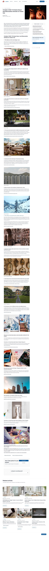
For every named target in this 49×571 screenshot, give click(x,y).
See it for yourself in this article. (8, 226)
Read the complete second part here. (9, 424)
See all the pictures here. (7, 312)
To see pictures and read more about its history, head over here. (13, 136)
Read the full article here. (7, 374)
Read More (4, 505)
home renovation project (22, 448)
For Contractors (24, 1)
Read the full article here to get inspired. (10, 399)
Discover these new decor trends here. (9, 76)
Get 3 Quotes (42, 1)
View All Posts (44, 534)
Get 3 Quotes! (24, 460)
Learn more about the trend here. (9, 46)
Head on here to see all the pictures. (9, 164)
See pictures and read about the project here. (10, 193)
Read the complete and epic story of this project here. (12, 107)
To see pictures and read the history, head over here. (11, 283)
